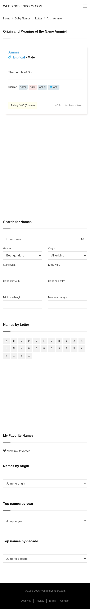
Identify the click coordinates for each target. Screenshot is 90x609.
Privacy (40, 600)
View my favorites (18, 451)
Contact (64, 600)
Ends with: (54, 264)
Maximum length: (58, 297)
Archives (26, 600)
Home (6, 18)
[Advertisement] (45, 164)
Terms (52, 600)
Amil (55, 87)
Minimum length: (12, 297)
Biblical (19, 57)
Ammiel (14, 52)
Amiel (42, 87)
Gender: (7, 248)
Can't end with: (56, 281)
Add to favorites (70, 105)
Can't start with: (11, 281)
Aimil (33, 87)
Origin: (52, 248)
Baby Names (23, 18)
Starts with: (9, 264)
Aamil (23, 87)
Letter (38, 18)
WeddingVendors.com (22, 6)
